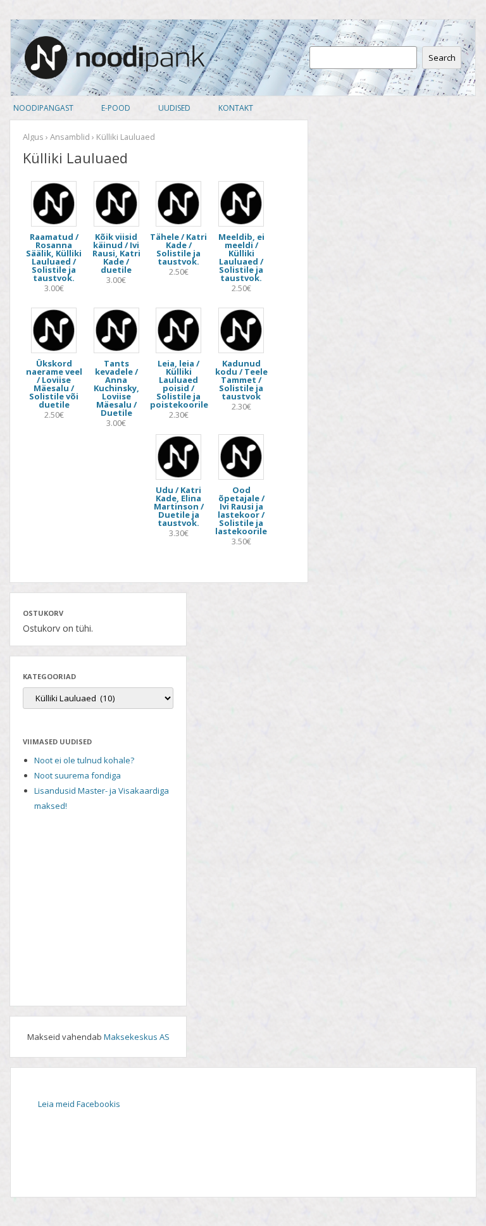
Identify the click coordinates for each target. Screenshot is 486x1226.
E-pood (115, 108)
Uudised (174, 108)
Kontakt (235, 108)
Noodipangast (43, 108)
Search (442, 57)
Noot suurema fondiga (77, 775)
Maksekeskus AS (137, 1036)
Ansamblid (70, 136)
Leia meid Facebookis (79, 1104)
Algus (33, 136)
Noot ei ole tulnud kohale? (84, 760)
